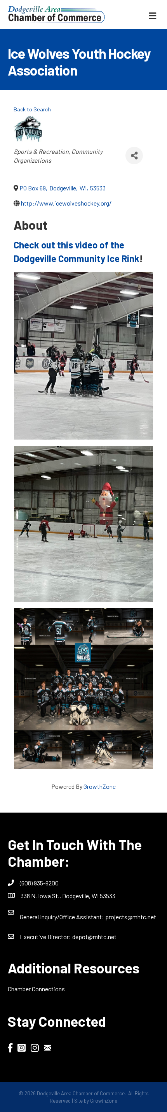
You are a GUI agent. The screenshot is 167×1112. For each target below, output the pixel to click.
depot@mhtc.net (94, 936)
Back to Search (32, 109)
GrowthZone (100, 786)
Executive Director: (46, 936)
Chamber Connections (36, 988)
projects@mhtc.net (130, 916)
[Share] (134, 155)
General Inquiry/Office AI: (62, 916)
